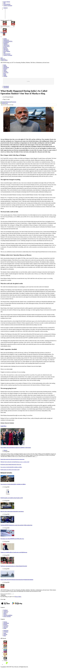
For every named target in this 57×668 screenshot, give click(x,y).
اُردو (6, 32)
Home (4, 65)
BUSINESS (6, 42)
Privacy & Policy (7, 616)
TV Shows (5, 631)
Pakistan (5, 66)
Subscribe (3, 595)
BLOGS (5, 47)
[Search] (1, 31)
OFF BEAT (6, 50)
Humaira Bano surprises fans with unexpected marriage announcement (12, 459)
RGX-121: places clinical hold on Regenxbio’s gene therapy (12, 511)
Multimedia (5, 630)
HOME (5, 38)
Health (4, 75)
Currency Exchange (7, 5)
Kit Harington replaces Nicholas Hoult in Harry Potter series (11, 464)
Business (5, 68)
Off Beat (5, 76)
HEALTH (5, 48)
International (6, 67)
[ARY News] (3, 29)
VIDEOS (5, 7)
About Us (5, 612)
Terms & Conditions (7, 615)
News (3, 426)
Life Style (5, 627)
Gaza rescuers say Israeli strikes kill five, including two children (13, 484)
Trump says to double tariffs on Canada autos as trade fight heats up (14, 552)
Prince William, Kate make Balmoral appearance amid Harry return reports (16, 447)
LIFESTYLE (6, 45)
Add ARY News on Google (8, 104)
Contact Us (5, 611)
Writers (4, 613)
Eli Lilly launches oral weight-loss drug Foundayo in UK (10, 469)
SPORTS (5, 43)
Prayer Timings (6, 1)
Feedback (5, 610)
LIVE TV (3, 32)
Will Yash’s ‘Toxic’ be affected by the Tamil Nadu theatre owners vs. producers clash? (15, 461)
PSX (4, 3)
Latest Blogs (6, 87)
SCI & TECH (6, 46)
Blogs (4, 73)
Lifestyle (5, 71)
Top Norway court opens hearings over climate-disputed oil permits (14, 566)
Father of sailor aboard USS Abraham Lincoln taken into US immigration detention (17, 579)
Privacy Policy (18, 596)
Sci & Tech (5, 72)
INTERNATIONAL (7, 41)
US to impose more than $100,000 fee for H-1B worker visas (12, 538)
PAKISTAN (6, 40)
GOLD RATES (6, 4)
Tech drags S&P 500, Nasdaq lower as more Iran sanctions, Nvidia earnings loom (16, 525)
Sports (4, 70)
